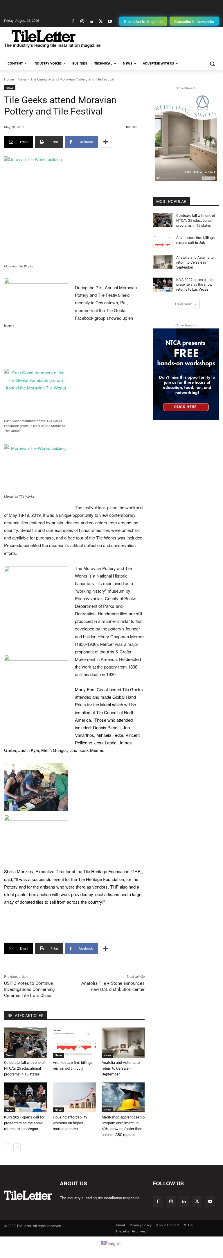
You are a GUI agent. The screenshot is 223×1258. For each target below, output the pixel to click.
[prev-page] (7, 1147)
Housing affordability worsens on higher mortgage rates (70, 1123)
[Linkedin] (91, 21)
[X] (101, 21)
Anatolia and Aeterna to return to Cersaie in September (121, 1068)
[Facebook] (73, 21)
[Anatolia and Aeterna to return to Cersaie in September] (123, 1043)
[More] (106, 142)
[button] (212, 63)
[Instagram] (82, 21)
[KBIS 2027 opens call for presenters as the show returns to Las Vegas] (25, 1097)
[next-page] (17, 1147)
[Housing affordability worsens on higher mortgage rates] (74, 1097)
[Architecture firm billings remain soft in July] (74, 1043)
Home (9, 79)
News (22, 79)
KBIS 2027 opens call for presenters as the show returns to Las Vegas (24, 1123)
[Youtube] (110, 21)
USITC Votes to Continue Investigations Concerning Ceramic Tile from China (29, 989)
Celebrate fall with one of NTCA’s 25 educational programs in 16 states (24, 1068)
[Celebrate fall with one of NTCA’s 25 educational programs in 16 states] (25, 1043)
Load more (184, 303)
